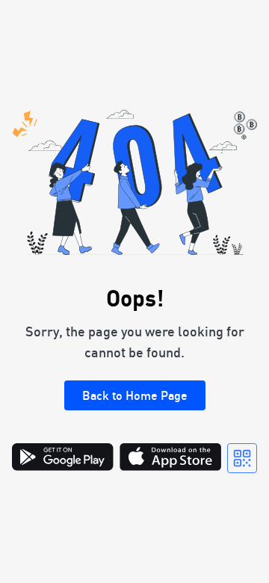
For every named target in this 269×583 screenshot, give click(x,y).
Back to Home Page (135, 395)
